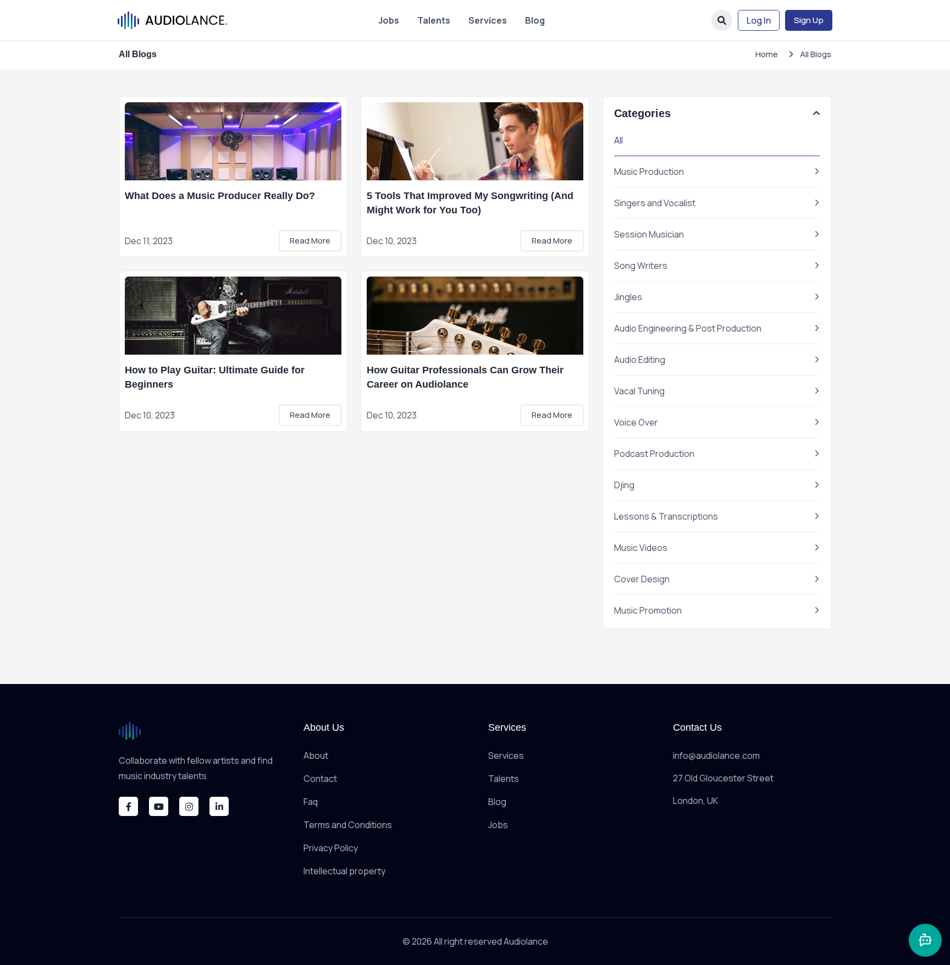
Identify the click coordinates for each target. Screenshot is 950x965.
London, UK (695, 801)
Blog (535, 20)
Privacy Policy (330, 848)
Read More (310, 240)
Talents (433, 20)
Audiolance (526, 941)
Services (487, 20)
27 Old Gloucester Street (723, 778)
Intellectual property (344, 871)
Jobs (388, 20)
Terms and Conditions (347, 825)
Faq (310, 802)
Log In (759, 20)
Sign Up (809, 20)
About (315, 755)
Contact (320, 779)
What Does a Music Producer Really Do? (220, 195)
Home (766, 54)
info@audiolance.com (716, 755)
